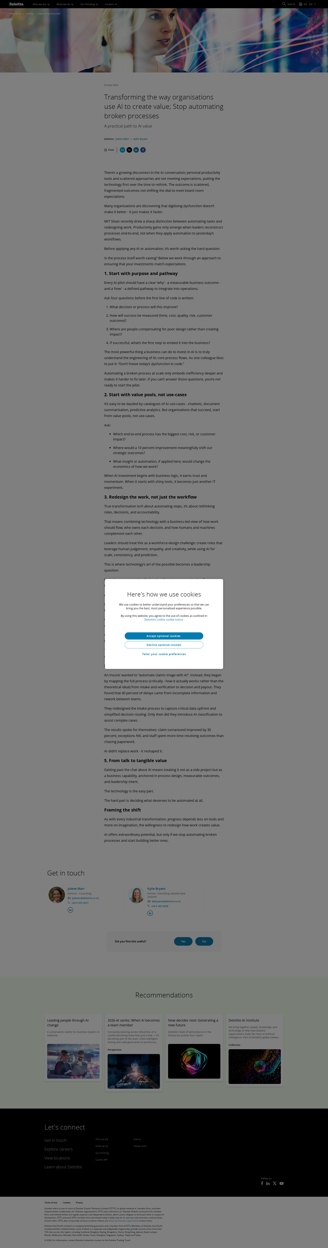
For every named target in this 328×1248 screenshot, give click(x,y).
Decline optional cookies (164, 645)
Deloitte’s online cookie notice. (164, 619)
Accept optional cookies (164, 636)
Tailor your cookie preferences (164, 654)
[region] (164, 624)
